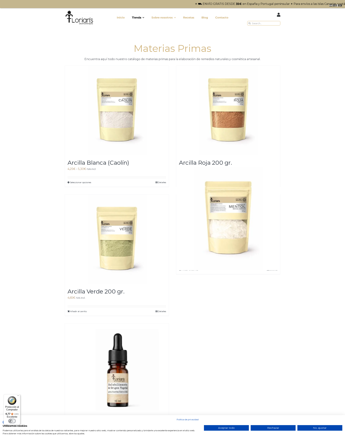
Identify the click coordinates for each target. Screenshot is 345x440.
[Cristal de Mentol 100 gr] (228, 218)
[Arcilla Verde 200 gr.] (117, 239)
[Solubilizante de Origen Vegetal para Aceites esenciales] (117, 368)
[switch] (12, 421)
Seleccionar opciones (80, 182)
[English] (334, 5)
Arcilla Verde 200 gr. (96, 291)
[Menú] (18, 396)
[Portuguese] (340, 5)
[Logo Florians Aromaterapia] (79, 11)
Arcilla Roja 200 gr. (205, 162)
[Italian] (337, 5)
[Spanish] (331, 5)
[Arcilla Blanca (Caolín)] (117, 110)
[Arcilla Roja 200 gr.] (228, 110)
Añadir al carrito (78, 311)
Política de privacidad (188, 419)
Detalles (162, 182)
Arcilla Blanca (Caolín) (98, 162)
